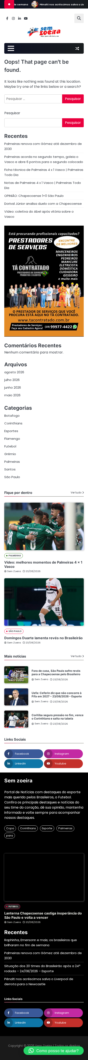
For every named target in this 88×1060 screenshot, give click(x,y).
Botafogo (12, 415)
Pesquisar (12, 113)
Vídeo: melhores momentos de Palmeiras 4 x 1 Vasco (43, 564)
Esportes (11, 431)
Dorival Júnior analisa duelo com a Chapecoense (43, 203)
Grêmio (10, 454)
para (9, 836)
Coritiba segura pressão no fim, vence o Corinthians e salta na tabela (58, 716)
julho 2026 (12, 380)
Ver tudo (76, 492)
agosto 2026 (14, 372)
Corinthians (13, 423)
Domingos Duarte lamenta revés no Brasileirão (43, 638)
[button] (53, 1050)
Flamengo (12, 438)
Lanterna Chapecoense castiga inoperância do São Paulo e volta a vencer (43, 915)
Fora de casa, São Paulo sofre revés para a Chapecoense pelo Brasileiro (56, 672)
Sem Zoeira (14, 571)
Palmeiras (12, 461)
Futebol (10, 446)
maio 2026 (12, 395)
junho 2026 (12, 387)
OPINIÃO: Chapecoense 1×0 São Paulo (34, 195)
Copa (10, 828)
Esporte (47, 828)
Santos (10, 469)
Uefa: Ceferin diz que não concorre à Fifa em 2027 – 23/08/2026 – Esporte (57, 694)
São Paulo (12, 477)
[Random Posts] (77, 48)
